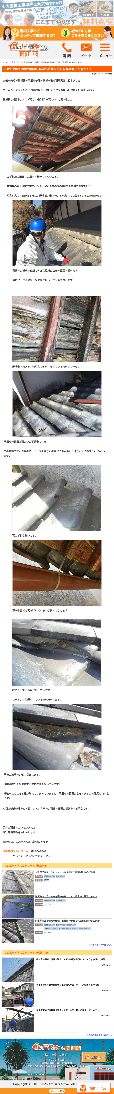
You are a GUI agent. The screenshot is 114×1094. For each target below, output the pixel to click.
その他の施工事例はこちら (100, 945)
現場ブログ (16, 62)
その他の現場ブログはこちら (99, 1035)
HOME (5, 62)
